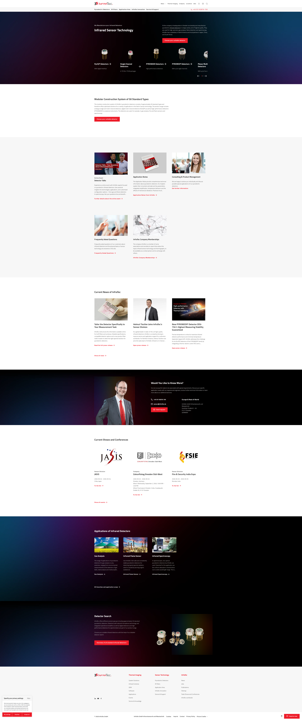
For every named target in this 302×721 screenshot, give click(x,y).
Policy (28, 700)
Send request (160, 410)
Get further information (180, 188)
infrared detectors (175, 28)
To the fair (97, 486)
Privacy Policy (190, 716)
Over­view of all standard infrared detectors (111, 643)
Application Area (124, 9)
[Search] (207, 3)
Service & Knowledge (135, 701)
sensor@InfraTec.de (160, 404)
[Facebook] (101, 698)
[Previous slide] (197, 76)
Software (131, 691)
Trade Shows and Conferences (190, 694)
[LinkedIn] (95, 698)
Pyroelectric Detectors (102, 9)
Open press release (139, 345)
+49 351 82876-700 (160, 399)
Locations (189, 4)
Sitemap (183, 691)
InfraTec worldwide (187, 698)
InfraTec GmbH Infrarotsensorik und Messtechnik (149, 716)
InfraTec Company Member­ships (144, 258)
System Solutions (134, 680)
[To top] (281, 716)
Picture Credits (201, 716)
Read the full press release (103, 345)
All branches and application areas (106, 587)
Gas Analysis (98, 574)
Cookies (168, 716)
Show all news (99, 355)
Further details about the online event (107, 199)
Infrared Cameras (134, 684)
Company (182, 4)
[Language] (203, 3)
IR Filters (114, 9)
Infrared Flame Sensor (130, 574)
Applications (132, 694)
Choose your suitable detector (175, 40)
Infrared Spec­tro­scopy (159, 574)
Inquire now (293, 716)
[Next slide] (206, 76)
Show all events (99, 502)
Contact (182, 716)
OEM (130, 687)
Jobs (194, 4)
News (183, 680)
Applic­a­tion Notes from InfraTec (144, 195)
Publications (185, 687)
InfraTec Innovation (138, 9)
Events (131, 698)
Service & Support (152, 9)
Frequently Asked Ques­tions (104, 253)
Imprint (175, 716)
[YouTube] (98, 698)
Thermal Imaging (173, 4)
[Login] (199, 3)
